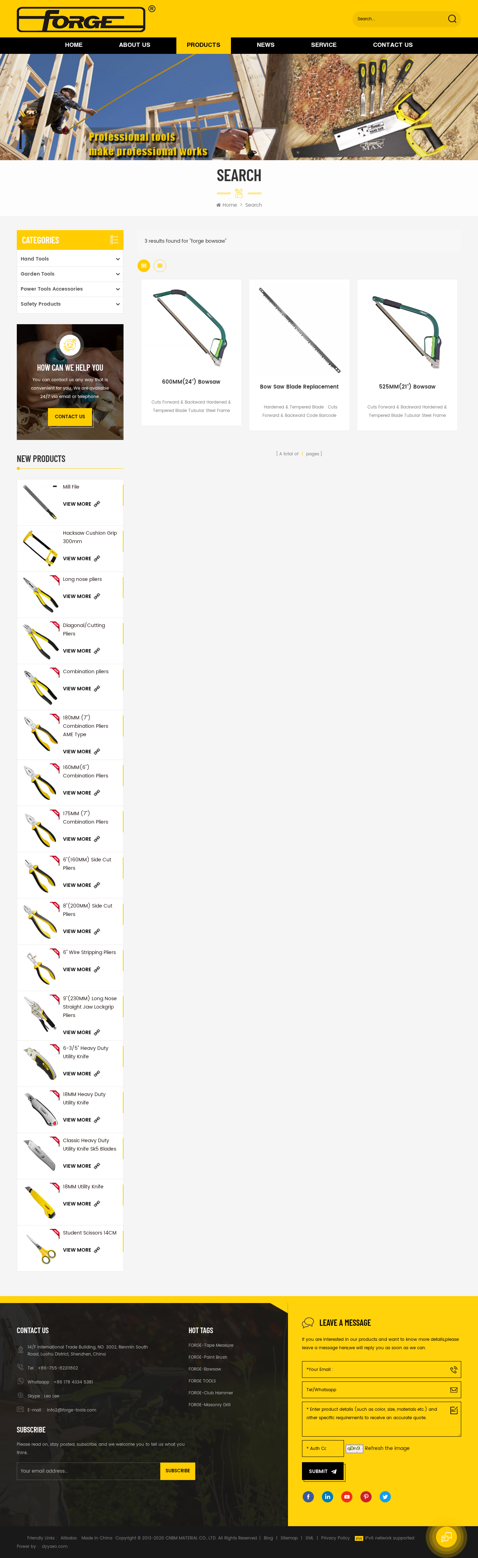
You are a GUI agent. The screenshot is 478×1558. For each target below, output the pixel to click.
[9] (40, 1014)
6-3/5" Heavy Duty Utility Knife (85, 1052)
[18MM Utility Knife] (40, 1202)
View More (77, 504)
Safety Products (41, 304)
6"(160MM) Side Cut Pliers (87, 864)
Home (74, 46)
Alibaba (69, 1538)
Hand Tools (35, 259)
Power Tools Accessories (52, 289)
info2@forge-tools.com (70, 1410)
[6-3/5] (40, 1063)
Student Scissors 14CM (90, 1233)
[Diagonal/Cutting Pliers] (40, 640)
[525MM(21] (407, 329)
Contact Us (393, 46)
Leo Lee (51, 1396)
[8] (40, 921)
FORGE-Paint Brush (208, 1357)
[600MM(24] (191, 327)
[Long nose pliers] (40, 594)
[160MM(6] (40, 782)
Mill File (71, 487)
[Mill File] (40, 502)
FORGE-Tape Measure (211, 1345)
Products (203, 46)
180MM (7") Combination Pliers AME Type (85, 726)
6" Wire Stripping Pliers (89, 952)
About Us (134, 46)
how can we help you (70, 367)
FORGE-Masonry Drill (210, 1405)
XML (309, 1538)
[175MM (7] (40, 829)
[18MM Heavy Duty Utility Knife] (40, 1109)
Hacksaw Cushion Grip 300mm (90, 537)
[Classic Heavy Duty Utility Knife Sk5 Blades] (40, 1156)
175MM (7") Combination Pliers (85, 818)
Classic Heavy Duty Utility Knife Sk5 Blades (89, 1145)
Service (324, 46)
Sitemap (289, 1538)
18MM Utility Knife (83, 1187)
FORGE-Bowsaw (205, 1369)
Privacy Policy (335, 1538)
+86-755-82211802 (58, 1368)
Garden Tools (38, 274)
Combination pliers (85, 672)
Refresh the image (387, 1448)
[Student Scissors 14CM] (40, 1248)
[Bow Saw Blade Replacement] (299, 329)
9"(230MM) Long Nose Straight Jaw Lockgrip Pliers (90, 1007)
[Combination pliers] (40, 687)
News (266, 46)
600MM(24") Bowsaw (191, 382)
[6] (40, 875)
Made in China (97, 1538)
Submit (318, 1471)
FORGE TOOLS (202, 1381)
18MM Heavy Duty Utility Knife (84, 1098)
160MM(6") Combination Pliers (85, 771)
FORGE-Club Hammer (211, 1393)
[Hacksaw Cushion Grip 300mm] (40, 548)
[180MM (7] (40, 733)
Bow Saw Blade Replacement (299, 387)
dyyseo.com (55, 1546)
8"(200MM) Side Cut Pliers (87, 910)
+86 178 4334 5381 (73, 1382)
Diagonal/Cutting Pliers (84, 629)
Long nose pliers (82, 579)
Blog (268, 1538)
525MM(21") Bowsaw (407, 387)
